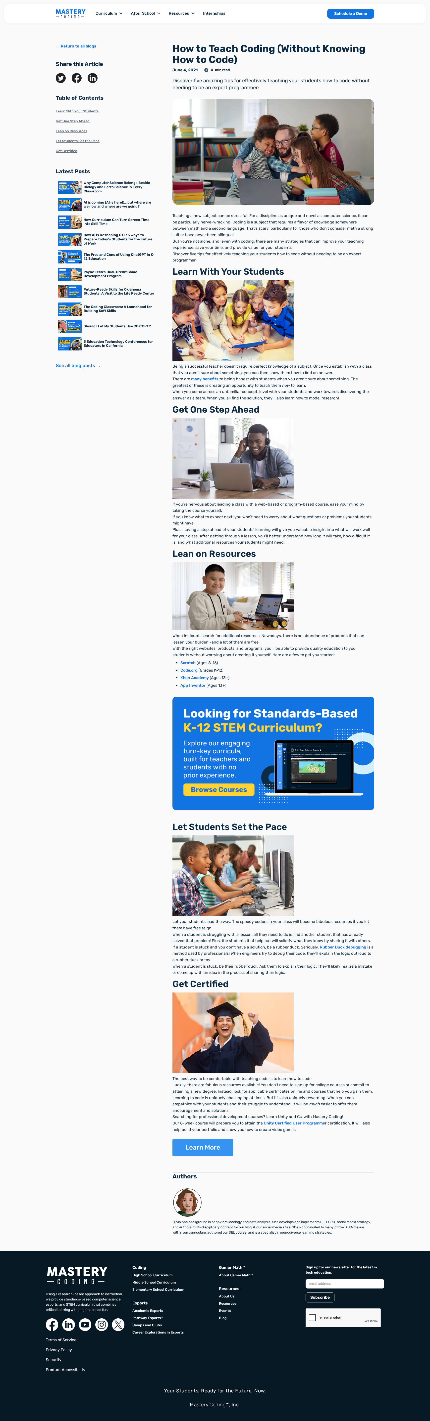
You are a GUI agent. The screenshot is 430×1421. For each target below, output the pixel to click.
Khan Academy (194, 677)
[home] (71, 14)
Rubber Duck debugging (343, 947)
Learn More (202, 1147)
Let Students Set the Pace (78, 141)
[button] (109, 13)
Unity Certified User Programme (294, 1123)
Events (225, 1311)
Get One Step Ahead (73, 121)
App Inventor (193, 685)
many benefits (204, 379)
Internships (214, 13)
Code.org (189, 670)
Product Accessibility (65, 1369)
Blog (223, 1318)
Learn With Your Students (77, 111)
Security (53, 1359)
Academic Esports (147, 1311)
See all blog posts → (78, 365)
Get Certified (66, 151)
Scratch (188, 662)
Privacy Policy (59, 1349)
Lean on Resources (71, 131)
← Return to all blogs (76, 46)
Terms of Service (61, 1339)
